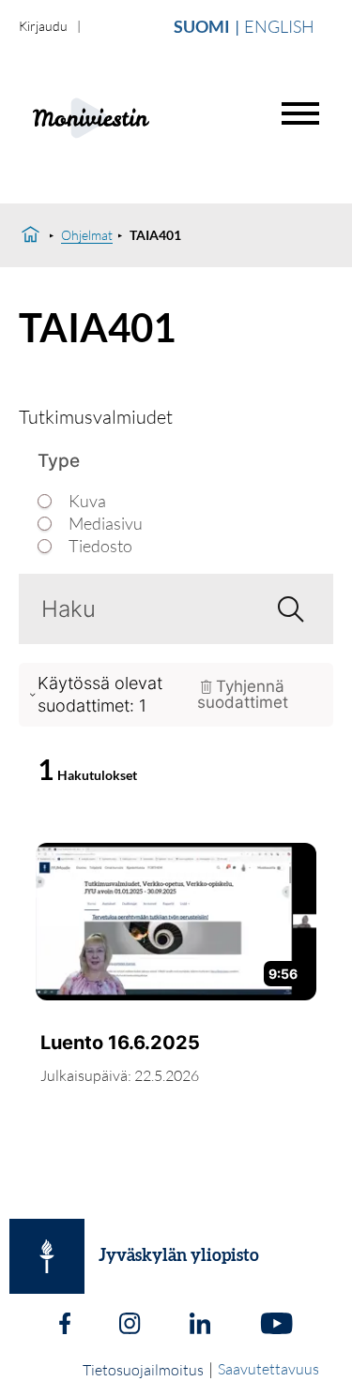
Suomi (202, 26)
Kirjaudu (43, 26)
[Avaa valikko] (300, 113)
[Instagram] (129, 1326)
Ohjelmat (87, 235)
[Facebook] (64, 1326)
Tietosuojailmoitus (143, 1369)
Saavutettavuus (268, 1368)
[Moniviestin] (137, 116)
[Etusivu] (30, 235)
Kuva (87, 501)
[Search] (283, 608)
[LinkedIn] (200, 1326)
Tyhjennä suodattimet (242, 694)
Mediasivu (106, 524)
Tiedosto (100, 546)
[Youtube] (276, 1326)
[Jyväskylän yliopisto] (46, 1256)
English (279, 26)
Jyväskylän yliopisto (179, 1256)
